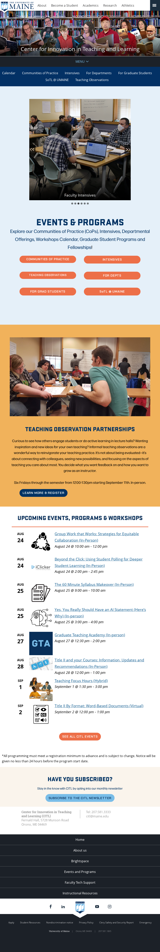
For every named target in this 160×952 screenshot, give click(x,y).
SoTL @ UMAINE (57, 80)
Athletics (128, 5)
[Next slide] (127, 149)
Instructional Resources (80, 893)
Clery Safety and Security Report (116, 922)
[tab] (72, 204)
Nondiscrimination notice (59, 922)
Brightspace (80, 861)
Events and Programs (80, 872)
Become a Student (64, 5)
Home (80, 839)
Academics (91, 5)
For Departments (99, 73)
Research (110, 5)
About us (80, 850)
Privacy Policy (86, 922)
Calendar (8, 73)
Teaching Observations (92, 80)
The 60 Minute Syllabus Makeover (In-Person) (94, 584)
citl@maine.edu (97, 816)
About (41, 5)
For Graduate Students (135, 73)
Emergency (146, 922)
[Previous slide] (32, 149)
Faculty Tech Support (80, 882)
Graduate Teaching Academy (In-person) (90, 634)
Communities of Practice (40, 73)
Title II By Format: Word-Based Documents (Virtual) (99, 705)
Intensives (72, 73)
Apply (11, 922)
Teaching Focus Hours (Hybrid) (81, 680)
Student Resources (30, 922)
